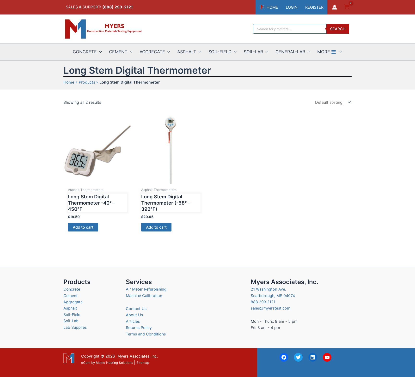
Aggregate (73, 301)
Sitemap (142, 363)
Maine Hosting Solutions (114, 363)
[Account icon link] (334, 7)
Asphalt (70, 308)
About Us (134, 314)
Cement (70, 295)
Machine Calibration (144, 295)
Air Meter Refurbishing (146, 289)
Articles (133, 321)
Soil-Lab (71, 320)
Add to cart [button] (83, 227)
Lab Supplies (75, 327)
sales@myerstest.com (270, 308)
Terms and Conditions (146, 334)
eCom (85, 363)
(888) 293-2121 (117, 7)
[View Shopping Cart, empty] (347, 7)
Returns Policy (139, 327)
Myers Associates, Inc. (137, 356)
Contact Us (136, 308)
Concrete (71, 289)
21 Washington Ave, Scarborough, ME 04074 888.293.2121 (273, 295)
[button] (99, 52)
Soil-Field (71, 314)
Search (338, 28)
